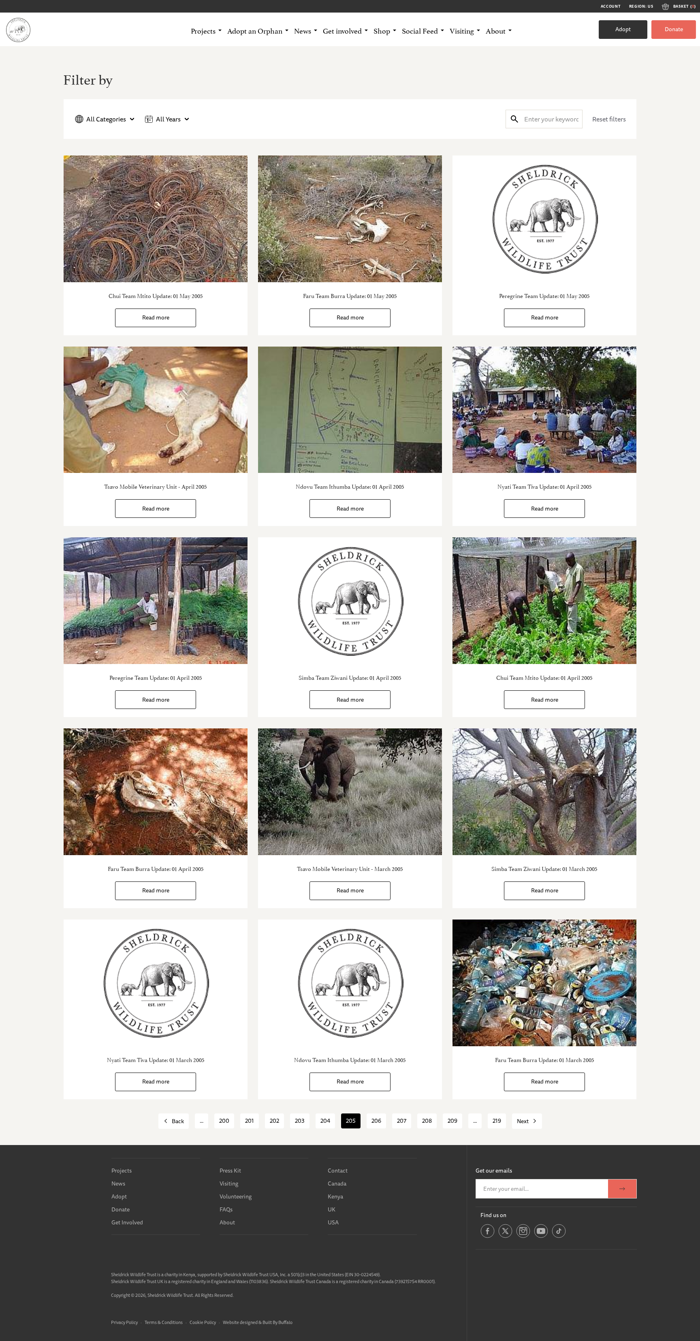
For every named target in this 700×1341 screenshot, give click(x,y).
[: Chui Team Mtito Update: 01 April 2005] (544, 600)
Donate (674, 29)
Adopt (623, 29)
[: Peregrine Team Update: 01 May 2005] (544, 218)
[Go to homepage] (18, 29)
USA (333, 1222)
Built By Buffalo (277, 1322)
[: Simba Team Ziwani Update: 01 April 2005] (350, 600)
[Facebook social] (487, 1236)
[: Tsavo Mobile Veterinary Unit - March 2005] (350, 791)
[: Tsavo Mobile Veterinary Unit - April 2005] (156, 410)
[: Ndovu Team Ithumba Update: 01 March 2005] (350, 983)
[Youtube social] (541, 1236)
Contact (338, 1170)
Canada (337, 1183)
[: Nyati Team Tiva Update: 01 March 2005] (156, 983)
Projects (121, 1170)
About (227, 1222)
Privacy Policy (124, 1322)
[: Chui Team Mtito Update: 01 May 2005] (156, 218)
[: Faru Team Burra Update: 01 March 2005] (544, 983)
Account (611, 6)
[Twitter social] (505, 1236)
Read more (155, 317)
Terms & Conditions (164, 1322)
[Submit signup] (622, 1188)
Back (178, 1121)
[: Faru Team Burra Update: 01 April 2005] (156, 791)
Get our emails (494, 1170)
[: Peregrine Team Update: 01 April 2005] (156, 600)
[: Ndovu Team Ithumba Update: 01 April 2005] (350, 410)
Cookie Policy (203, 1322)
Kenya (335, 1196)
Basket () (684, 6)
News (118, 1183)
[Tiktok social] (559, 1236)
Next (523, 1121)
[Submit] (514, 119)
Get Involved (127, 1222)
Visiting (229, 1183)
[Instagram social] (523, 1236)
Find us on (493, 1215)
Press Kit (230, 1170)
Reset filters (609, 119)
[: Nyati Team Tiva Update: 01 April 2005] (544, 410)
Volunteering (236, 1196)
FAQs (226, 1209)
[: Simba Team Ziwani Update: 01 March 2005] (544, 791)
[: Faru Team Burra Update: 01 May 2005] (350, 218)
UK (331, 1209)
